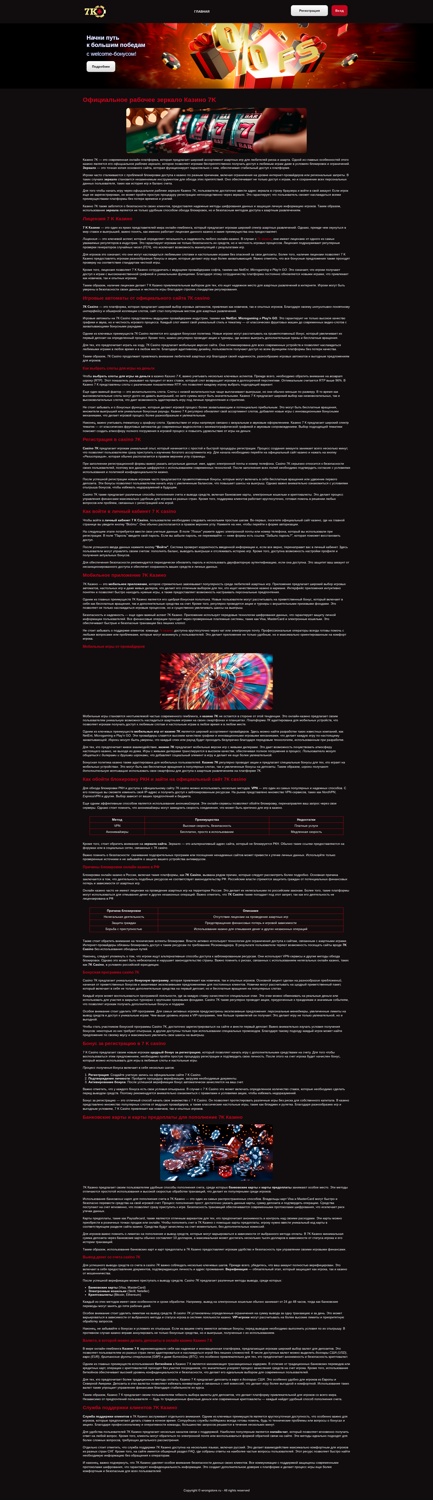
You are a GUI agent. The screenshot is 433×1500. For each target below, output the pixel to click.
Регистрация (309, 10)
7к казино (166, 630)
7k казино (264, 239)
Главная (202, 11)
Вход (339, 10)
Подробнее (101, 66)
